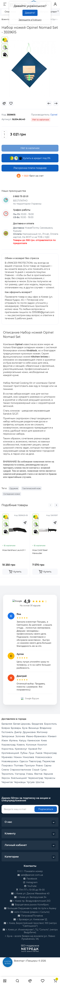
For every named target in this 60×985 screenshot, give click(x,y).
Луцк (31, 753)
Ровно (39, 765)
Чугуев (31, 782)
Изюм (5, 740)
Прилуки (29, 765)
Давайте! (30, 12)
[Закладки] (42, 981)
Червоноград (35, 778)
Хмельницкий (19, 778)
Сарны (47, 765)
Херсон (6, 778)
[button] (50, 505)
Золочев (20, 736)
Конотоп (42, 744)
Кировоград (9, 744)
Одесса (23, 761)
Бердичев (37, 723)
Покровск (7, 765)
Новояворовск (10, 761)
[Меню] (5, 4)
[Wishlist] (11, 103)
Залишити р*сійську (30, 19)
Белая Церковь (22, 723)
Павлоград (35, 761)
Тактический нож (31, 488)
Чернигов (7, 782)
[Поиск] (17, 981)
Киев (44, 740)
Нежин (18, 757)
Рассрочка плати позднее (30, 168)
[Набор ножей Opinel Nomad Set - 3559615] (30, 68)
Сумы (43, 769)
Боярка (6, 728)
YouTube (31, 886)
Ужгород (20, 773)
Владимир (46, 728)
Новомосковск (43, 757)
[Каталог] (5, 981)
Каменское (33, 740)
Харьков (48, 773)
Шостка (40, 782)
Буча (24, 728)
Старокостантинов (20, 769)
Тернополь (8, 773)
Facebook (31, 878)
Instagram (32, 882)
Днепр (18, 732)
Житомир (42, 732)
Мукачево (7, 757)
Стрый (35, 769)
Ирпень (13, 740)
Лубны (24, 753)
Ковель (21, 744)
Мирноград (50, 753)
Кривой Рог (35, 748)
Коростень (8, 748)
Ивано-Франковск (36, 736)
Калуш (22, 740)
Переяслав (48, 761)
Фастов (38, 773)
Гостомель (7, 732)
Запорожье (8, 736)
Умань (29, 773)
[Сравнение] (30, 981)
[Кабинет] (55, 4)
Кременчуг (21, 748)
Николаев (28, 757)
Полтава (18, 765)
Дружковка (29, 732)
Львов (38, 753)
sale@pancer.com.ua (31, 875)
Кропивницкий (10, 753)
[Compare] (4, 103)
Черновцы (20, 782)
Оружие (14, 488)
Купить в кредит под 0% (36, 158)
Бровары (16, 728)
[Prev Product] (49, 103)
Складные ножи (11, 494)
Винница (33, 728)
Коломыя (31, 744)
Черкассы (49, 778)
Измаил (52, 736)
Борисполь (50, 723)
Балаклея (7, 723)
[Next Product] (55, 103)
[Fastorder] (25, 522)
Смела (5, 769)
